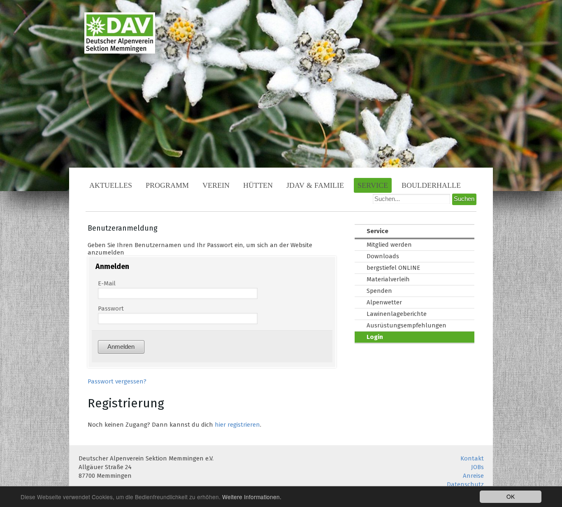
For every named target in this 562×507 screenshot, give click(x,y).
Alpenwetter (384, 302)
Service (373, 185)
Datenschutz (465, 484)
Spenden (379, 290)
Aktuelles (110, 185)
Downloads (383, 256)
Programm (167, 185)
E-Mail (107, 283)
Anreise (473, 475)
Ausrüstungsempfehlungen (406, 325)
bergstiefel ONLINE (393, 267)
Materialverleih (388, 279)
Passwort (111, 308)
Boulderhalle (431, 185)
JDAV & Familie (315, 185)
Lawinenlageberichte (397, 314)
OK (510, 496)
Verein (216, 185)
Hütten (258, 185)
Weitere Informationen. (251, 497)
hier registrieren (237, 424)
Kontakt (472, 458)
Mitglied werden (389, 244)
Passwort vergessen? (117, 381)
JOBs (477, 467)
